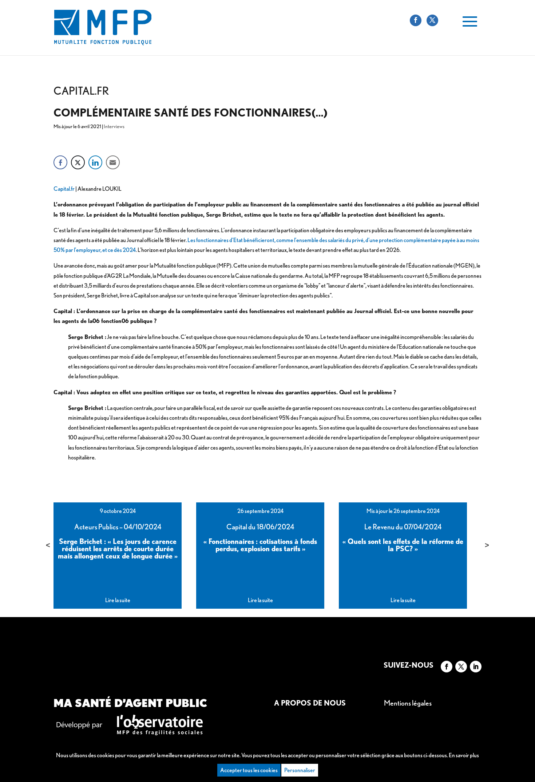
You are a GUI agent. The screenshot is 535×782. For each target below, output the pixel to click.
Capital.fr (64, 188)
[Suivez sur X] (461, 666)
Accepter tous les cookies (249, 770)
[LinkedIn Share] (95, 162)
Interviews (114, 126)
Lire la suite (117, 600)
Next (487, 545)
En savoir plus (464, 755)
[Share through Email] (113, 162)
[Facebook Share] (60, 162)
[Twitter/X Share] (78, 162)
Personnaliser (299, 770)
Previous (48, 545)
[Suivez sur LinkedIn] (476, 666)
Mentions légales (408, 703)
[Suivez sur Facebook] (446, 666)
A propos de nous (310, 703)
